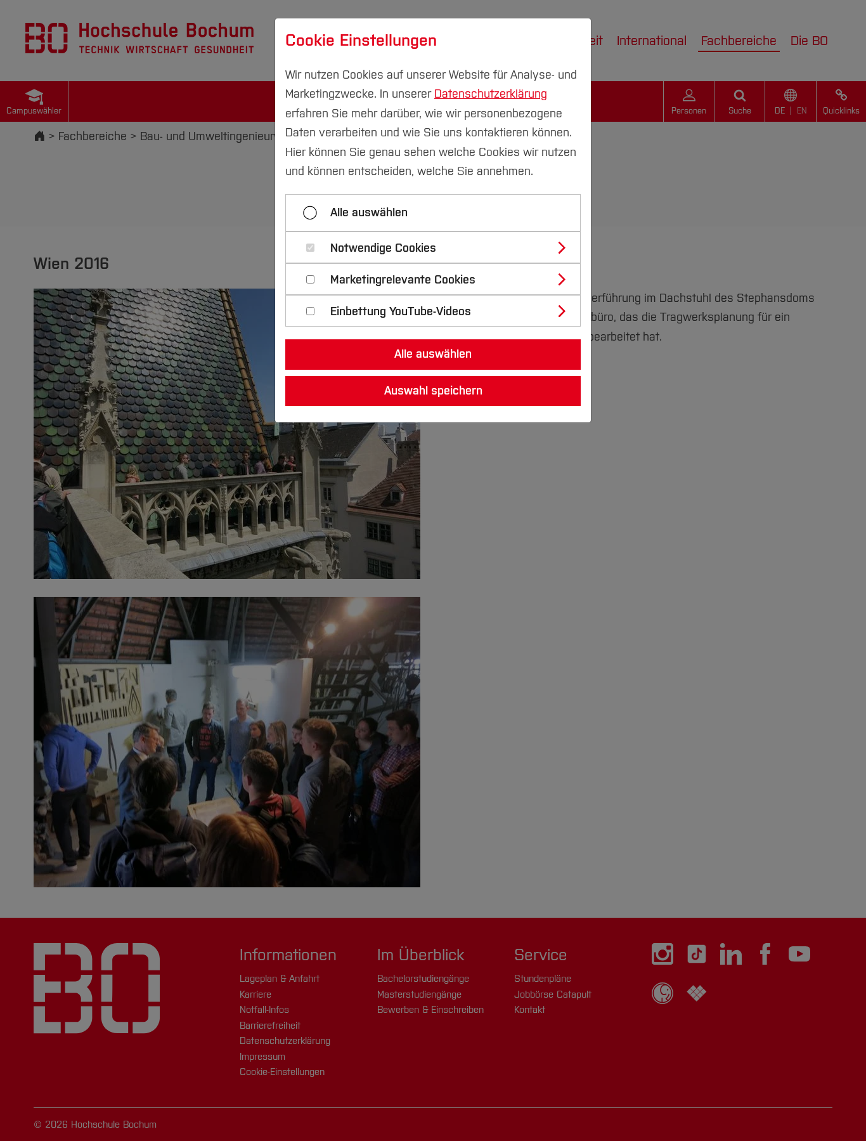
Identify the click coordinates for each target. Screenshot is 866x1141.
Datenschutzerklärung (490, 94)
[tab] (438, 247)
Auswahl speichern (433, 391)
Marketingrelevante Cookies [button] (402, 280)
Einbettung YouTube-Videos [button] (400, 311)
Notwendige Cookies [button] (383, 248)
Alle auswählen (369, 212)
